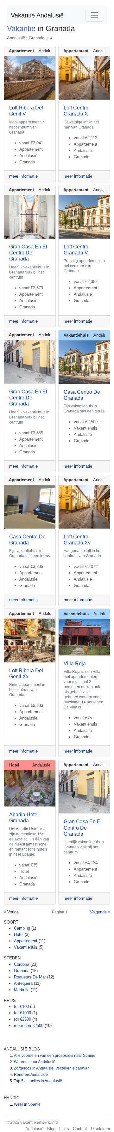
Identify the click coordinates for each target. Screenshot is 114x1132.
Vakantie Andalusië (37, 15)
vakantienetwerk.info (39, 1122)
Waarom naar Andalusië (34, 1062)
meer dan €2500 (28, 1025)
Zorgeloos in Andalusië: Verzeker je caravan (52, 1068)
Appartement (25, 940)
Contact (80, 1128)
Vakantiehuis (25, 947)
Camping (22, 928)
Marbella (21, 989)
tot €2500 (22, 1019)
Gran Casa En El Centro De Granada (28, 252)
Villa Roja (75, 663)
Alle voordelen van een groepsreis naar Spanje (54, 1055)
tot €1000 (22, 1012)
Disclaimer (100, 1128)
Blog (51, 1128)
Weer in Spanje (27, 1104)
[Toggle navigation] (94, 15)
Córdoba (21, 964)
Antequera (23, 983)
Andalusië (16, 38)
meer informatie (23, 176)
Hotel (18, 934)
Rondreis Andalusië (31, 1074)
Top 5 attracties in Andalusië (38, 1081)
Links (64, 1128)
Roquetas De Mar (30, 977)
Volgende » (100, 912)
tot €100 (21, 1006)
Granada (36, 38)
